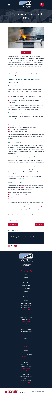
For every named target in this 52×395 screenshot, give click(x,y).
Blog (26, 294)
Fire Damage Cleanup (37, 220)
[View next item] (15, 246)
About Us (26, 277)
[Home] (25, 4)
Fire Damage (28, 220)
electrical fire (23, 187)
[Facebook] (21, 271)
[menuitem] (22, 392)
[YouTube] (27, 271)
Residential (26, 282)
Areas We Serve (26, 285)
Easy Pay (26, 291)
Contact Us (26, 52)
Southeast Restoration (15, 215)
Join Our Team (26, 288)
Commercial (26, 280)
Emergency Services (19, 220)
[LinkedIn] (24, 271)
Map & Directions (26, 309)
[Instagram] (31, 271)
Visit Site (26, 311)
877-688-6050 (26, 266)
